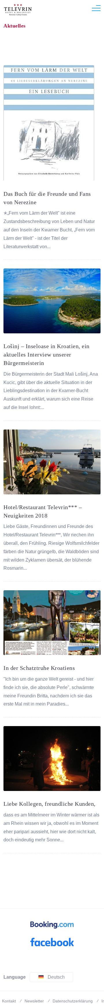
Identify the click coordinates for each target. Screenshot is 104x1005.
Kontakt (9, 1001)
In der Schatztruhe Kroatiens (39, 668)
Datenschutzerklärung (73, 1001)
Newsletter (34, 1001)
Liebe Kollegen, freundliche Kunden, (49, 804)
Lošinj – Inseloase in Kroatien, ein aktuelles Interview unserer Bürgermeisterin (46, 354)
